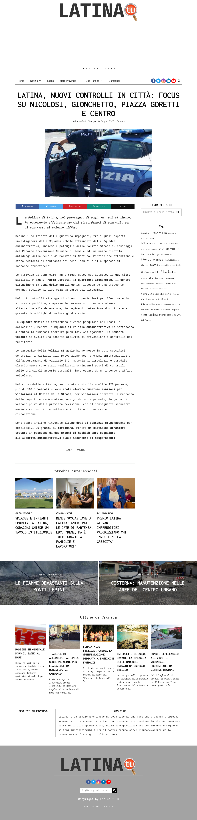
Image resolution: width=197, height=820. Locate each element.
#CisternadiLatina (154, 243)
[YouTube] (173, 80)
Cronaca (121, 121)
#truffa (177, 315)
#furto (144, 265)
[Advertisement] (98, 44)
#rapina (176, 294)
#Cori (161, 249)
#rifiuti (163, 299)
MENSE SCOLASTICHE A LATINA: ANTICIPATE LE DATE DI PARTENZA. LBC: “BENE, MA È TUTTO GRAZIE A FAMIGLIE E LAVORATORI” (74, 532)
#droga (155, 254)
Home (21, 80)
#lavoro (144, 278)
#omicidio (170, 283)
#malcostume (167, 278)
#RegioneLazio (149, 299)
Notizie (34, 80)
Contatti (96, 806)
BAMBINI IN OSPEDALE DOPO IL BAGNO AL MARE (30, 653)
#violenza (146, 320)
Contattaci (114, 80)
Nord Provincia (68, 80)
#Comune (173, 243)
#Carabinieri (148, 238)
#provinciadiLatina (156, 293)
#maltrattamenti (148, 284)
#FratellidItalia (172, 260)
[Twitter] (158, 80)
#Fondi (146, 259)
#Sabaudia (148, 304)
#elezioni (166, 254)
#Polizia (81, 450)
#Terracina (149, 314)
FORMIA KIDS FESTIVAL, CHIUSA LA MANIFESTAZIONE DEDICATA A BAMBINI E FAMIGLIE (98, 654)
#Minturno (160, 284)
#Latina (68, 450)
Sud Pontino (92, 80)
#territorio (166, 315)
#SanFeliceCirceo (163, 304)
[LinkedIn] (168, 80)
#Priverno (163, 289)
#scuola (145, 309)
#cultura (146, 254)
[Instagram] (163, 80)
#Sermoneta (156, 309)
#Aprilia (160, 233)
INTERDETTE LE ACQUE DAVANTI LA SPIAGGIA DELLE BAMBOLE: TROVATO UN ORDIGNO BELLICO (131, 661)
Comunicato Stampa (85, 121)
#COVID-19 (172, 249)
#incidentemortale (150, 272)
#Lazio (153, 278)
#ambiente (146, 233)
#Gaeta (154, 264)
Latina (50, 80)
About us (109, 806)
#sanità (176, 304)
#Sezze (166, 309)
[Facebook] (153, 80)
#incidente (175, 265)
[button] (178, 212)
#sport (175, 309)
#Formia (157, 259)
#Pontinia (154, 289)
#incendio (164, 265)
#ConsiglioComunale (149, 249)
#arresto (172, 233)
